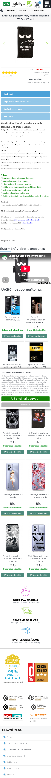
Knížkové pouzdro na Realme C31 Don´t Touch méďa (38, 435)
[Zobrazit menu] (47, 4)
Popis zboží (8, 94)
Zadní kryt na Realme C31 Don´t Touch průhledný (38, 559)
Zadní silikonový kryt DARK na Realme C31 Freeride (12, 559)
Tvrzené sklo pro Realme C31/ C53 (12, 318)
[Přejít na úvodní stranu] (14, 4)
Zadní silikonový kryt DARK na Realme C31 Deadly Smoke (12, 435)
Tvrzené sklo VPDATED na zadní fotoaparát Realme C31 (36, 320)
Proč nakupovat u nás (13, 109)
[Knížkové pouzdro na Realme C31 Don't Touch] (25, 42)
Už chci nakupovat (25, 398)
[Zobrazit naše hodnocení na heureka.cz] (13, 683)
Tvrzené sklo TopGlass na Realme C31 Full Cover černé (12, 367)
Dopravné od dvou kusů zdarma (17, 102)
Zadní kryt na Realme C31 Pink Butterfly (38, 495)
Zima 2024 (8, 116)
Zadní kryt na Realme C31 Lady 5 (12, 495)
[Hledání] (29, 4)
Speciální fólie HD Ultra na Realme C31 (36, 365)
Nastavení (25, 405)
